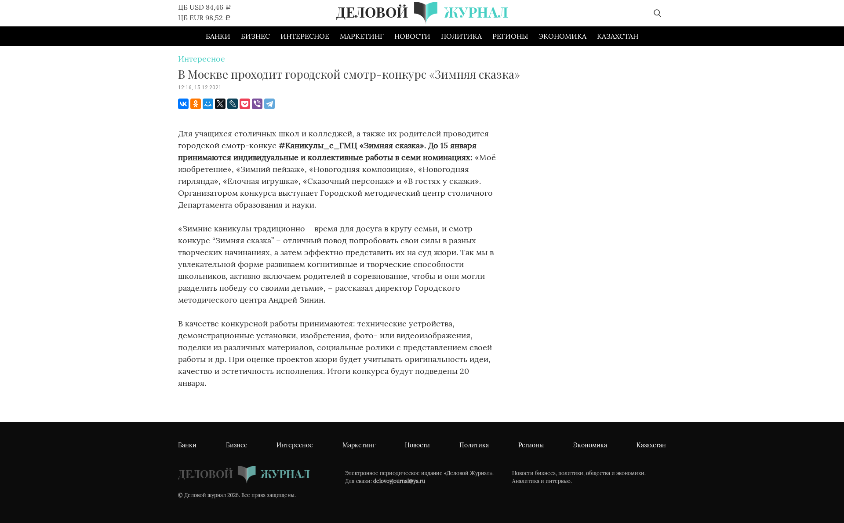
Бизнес (255, 36)
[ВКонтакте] (183, 104)
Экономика (562, 36)
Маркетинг (362, 36)
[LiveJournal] (232, 104)
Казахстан (617, 36)
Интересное (304, 36)
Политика (461, 36)
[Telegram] (269, 104)
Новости (412, 36)
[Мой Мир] (208, 104)
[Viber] (257, 104)
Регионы (510, 36)
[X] (220, 104)
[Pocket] (245, 104)
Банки (218, 36)
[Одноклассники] (195, 104)
